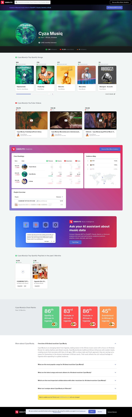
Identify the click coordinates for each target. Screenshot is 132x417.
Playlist (16, 197)
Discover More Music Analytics (120, 2)
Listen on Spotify (109, 94)
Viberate (6, 2)
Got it (92, 411)
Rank (16, 161)
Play (24, 74)
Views (78, 161)
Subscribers (69, 161)
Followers (50, 161)
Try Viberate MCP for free (114, 7)
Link (37, 201)
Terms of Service (112, 412)
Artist (23, 161)
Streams (59, 161)
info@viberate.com (64, 397)
